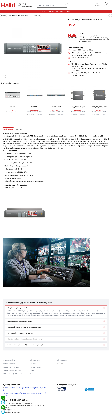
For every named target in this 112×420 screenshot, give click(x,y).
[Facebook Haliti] (58, 363)
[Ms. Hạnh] (3, 398)
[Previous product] (110, 15)
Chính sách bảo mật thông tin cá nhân (14, 374)
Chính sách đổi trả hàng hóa (11, 367)
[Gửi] (65, 5)
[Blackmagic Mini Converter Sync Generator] (99, 95)
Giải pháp (43, 11)
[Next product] (107, 15)
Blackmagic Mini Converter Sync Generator (99, 107)
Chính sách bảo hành (9, 364)
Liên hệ (68, 11)
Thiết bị (50, 11)
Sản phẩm (12, 15)
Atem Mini (12, 106)
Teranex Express (56, 106)
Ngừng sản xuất (36, 15)
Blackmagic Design (23, 15)
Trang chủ (3, 15)
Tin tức (32, 374)
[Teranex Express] (56, 95)
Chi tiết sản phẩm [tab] (8, 129)
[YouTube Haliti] (62, 363)
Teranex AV (34, 106)
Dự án (56, 11)
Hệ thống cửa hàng (35, 367)
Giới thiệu (33, 364)
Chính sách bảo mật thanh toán (12, 370)
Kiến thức (62, 11)
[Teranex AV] (34, 95)
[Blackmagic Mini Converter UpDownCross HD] (78, 95)
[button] (106, 4)
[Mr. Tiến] (3, 407)
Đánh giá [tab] (19, 129)
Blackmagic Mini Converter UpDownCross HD (77, 107)
